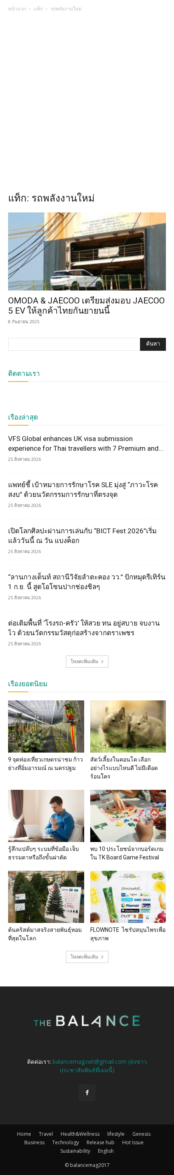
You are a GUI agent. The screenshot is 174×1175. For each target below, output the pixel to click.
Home (24, 1133)
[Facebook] (87, 1093)
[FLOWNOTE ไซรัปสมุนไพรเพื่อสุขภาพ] (128, 897)
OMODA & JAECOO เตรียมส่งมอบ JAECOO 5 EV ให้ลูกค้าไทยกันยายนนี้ (86, 306)
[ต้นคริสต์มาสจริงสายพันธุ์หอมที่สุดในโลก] (46, 897)
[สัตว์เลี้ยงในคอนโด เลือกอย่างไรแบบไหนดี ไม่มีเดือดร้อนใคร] (128, 726)
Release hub (101, 1142)
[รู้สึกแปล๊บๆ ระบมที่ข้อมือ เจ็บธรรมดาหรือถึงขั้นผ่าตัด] (46, 816)
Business (34, 1142)
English (106, 1150)
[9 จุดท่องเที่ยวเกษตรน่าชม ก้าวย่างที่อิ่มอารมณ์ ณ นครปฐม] (46, 726)
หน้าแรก (17, 8)
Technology (65, 1142)
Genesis (141, 1133)
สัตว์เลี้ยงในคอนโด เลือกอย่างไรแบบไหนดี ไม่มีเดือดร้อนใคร (124, 768)
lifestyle (116, 1133)
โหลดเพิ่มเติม (84, 661)
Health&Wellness (80, 1133)
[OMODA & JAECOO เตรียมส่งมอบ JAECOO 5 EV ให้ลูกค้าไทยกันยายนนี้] (87, 251)
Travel (46, 1133)
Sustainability (75, 1150)
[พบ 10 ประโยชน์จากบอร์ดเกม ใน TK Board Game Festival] (128, 816)
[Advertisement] (87, 104)
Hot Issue (133, 1142)
